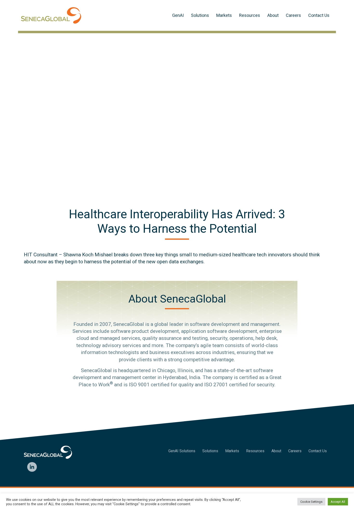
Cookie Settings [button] (311, 502)
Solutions (200, 15)
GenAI (178, 15)
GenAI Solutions (181, 451)
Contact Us (318, 15)
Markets (224, 15)
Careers (293, 15)
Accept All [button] (338, 502)
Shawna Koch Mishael (88, 255)
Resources (249, 15)
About (273, 15)
